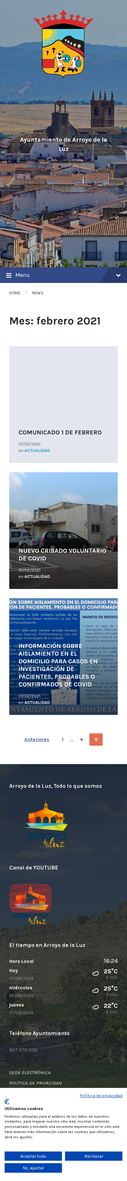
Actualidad (37, 450)
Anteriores (36, 739)
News (37, 293)
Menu (22, 275)
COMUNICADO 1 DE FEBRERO (60, 432)
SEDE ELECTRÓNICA (30, 1072)
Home (14, 293)
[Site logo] (63, 77)
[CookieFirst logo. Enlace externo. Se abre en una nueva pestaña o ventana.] (7, 1101)
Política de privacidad (101, 1095)
